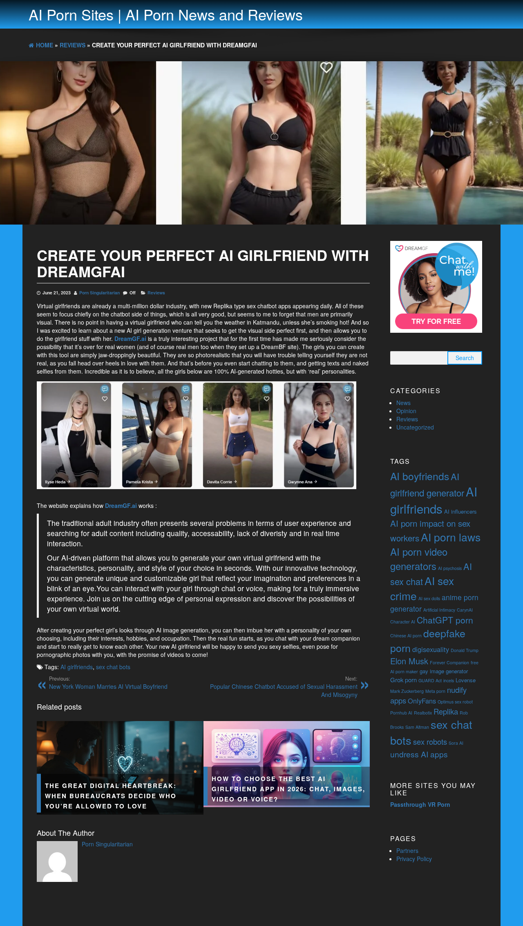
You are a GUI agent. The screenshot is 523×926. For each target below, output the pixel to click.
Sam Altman (417, 727)
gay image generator (444, 671)
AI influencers (460, 511)
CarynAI (465, 610)
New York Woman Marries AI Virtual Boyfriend (108, 682)
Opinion (406, 411)
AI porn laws (451, 537)
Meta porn (435, 691)
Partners (407, 850)
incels (448, 680)
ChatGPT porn (445, 620)
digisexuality (430, 649)
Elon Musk (409, 661)
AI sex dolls (429, 598)
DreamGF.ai (130, 338)
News (403, 402)
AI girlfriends (76, 667)
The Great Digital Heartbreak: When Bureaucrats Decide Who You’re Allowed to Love (111, 795)
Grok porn (403, 679)
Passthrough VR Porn (420, 804)
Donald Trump (464, 650)
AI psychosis (450, 568)
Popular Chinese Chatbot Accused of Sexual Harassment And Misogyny (284, 687)
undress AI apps (419, 753)
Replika (446, 711)
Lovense (466, 680)
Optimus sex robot (455, 702)
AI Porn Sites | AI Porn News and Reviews (166, 14)
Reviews (156, 292)
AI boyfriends (419, 476)
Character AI (402, 622)
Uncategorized (415, 427)
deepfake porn (427, 640)
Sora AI (456, 743)
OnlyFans (422, 701)
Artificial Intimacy (439, 610)
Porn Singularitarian (99, 292)
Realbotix (423, 713)
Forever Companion (449, 662)
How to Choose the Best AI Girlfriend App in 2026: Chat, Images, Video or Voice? (288, 788)
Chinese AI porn (406, 635)
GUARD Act (430, 680)
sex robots (430, 741)
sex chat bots (113, 667)
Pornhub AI (401, 713)
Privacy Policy (414, 859)
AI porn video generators (418, 558)
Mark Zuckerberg (407, 691)
